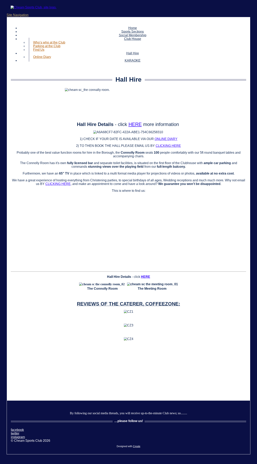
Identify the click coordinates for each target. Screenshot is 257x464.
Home (132, 28)
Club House (132, 39)
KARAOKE (133, 60)
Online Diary (42, 57)
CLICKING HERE (168, 145)
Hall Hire (132, 53)
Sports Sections (132, 31)
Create (136, 446)
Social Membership (132, 35)
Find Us (38, 49)
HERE (135, 124)
